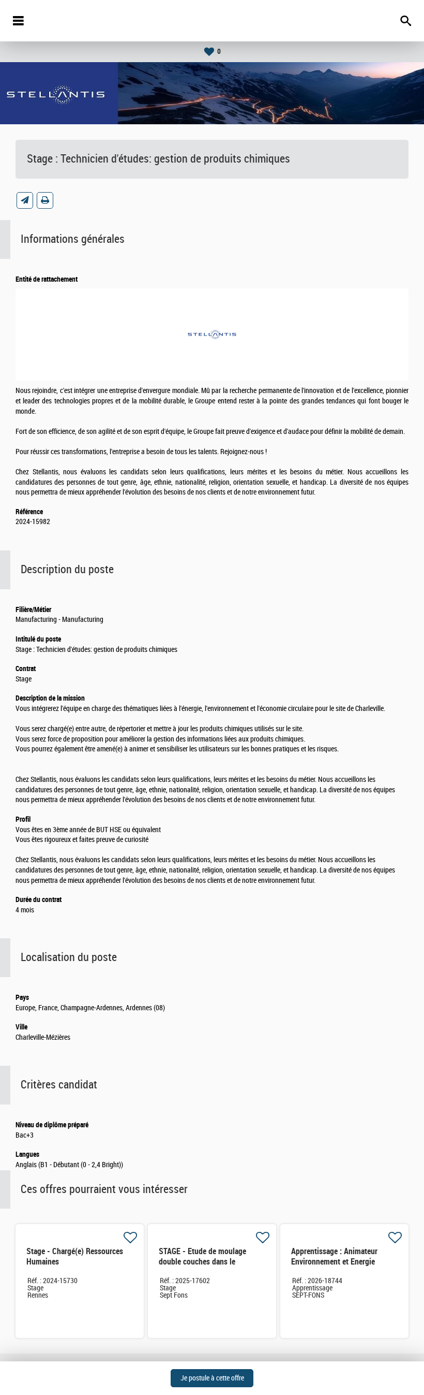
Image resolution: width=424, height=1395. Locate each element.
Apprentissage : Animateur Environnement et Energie (334, 1256)
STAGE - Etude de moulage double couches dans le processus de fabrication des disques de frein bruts (205, 1266)
